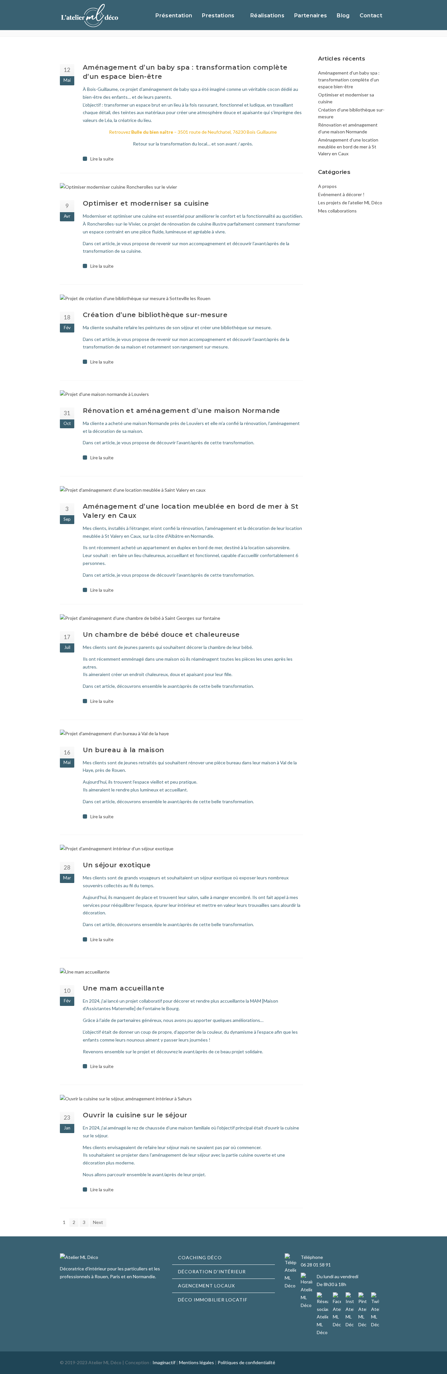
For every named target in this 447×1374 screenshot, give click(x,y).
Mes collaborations (337, 210)
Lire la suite (102, 159)
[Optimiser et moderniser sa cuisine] (181, 187)
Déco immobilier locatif (212, 1299)
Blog (343, 15)
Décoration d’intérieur (212, 1271)
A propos (327, 186)
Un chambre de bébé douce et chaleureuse (161, 634)
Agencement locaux (206, 1285)
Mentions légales (196, 1362)
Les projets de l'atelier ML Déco (350, 202)
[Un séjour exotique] (181, 849)
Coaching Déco (200, 1257)
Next (98, 1222)
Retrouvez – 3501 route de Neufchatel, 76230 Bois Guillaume (193, 132)
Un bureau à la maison (123, 750)
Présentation (173, 15)
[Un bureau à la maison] (181, 734)
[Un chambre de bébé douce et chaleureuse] (181, 618)
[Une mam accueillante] (181, 972)
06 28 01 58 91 (316, 1264)
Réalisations (267, 15)
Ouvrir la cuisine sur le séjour (135, 1115)
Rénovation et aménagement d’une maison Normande (181, 411)
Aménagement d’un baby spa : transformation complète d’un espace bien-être (349, 79)
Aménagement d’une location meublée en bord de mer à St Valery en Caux (348, 146)
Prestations (218, 15)
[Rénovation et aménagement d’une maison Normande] (181, 394)
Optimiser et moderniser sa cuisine (146, 203)
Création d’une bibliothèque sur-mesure (155, 315)
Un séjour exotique (117, 865)
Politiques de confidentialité (246, 1362)
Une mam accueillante (123, 988)
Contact (371, 15)
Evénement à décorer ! (341, 194)
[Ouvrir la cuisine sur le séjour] (181, 1099)
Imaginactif (163, 1362)
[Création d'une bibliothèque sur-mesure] (181, 298)
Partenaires (310, 15)
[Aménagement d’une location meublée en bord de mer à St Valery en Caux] (181, 490)
